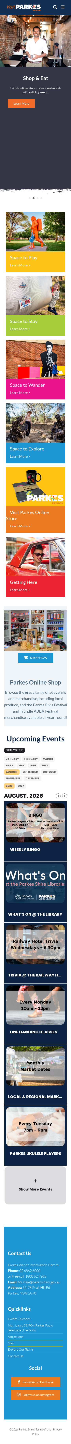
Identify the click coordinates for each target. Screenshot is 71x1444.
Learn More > (20, 265)
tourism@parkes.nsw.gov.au (39, 1282)
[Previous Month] (58, 795)
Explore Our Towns (21, 1349)
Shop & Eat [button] (34, 198)
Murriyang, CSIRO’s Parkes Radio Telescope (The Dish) (30, 1327)
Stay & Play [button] (41, 198)
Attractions (15, 1337)
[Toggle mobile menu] (63, 7)
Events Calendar (19, 1319)
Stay (11, 1343)
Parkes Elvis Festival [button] (37, 198)
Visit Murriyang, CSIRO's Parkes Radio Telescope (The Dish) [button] (30, 198)
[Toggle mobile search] (55, 7)
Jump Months (14, 750)
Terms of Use (43, 1429)
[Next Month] (64, 795)
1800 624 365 (35, 1276)
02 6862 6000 (29, 1270)
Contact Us (15, 1356)
